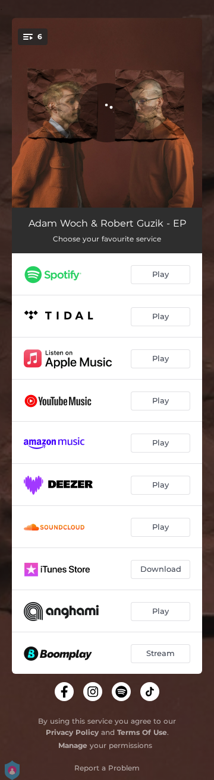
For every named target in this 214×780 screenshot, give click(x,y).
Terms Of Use (142, 732)
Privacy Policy (72, 732)
